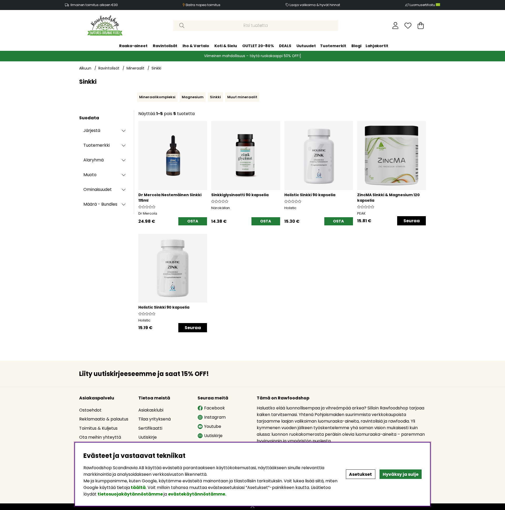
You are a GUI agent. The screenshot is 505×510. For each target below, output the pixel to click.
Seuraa (411, 221)
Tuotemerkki (96, 145)
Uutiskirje (147, 437)
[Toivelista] (407, 25)
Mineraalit (135, 68)
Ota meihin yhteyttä (100, 437)
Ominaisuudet (97, 189)
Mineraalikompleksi (157, 97)
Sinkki (156, 68)
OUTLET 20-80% (258, 45)
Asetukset (360, 474)
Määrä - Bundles (100, 204)
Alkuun (85, 68)
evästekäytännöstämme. (197, 494)
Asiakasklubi (150, 410)
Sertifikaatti (150, 428)
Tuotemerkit (333, 45)
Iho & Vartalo (196, 45)
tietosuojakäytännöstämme (130, 494)
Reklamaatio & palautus (103, 419)
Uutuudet (306, 45)
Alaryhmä (93, 160)
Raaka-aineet (133, 45)
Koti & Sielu (225, 45)
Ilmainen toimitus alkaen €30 (94, 5)
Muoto (90, 175)
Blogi (356, 45)
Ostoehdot (90, 410)
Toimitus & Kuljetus (98, 428)
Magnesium (193, 97)
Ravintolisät (165, 45)
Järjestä (91, 130)
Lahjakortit (377, 45)
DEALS (285, 45)
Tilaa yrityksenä (154, 419)
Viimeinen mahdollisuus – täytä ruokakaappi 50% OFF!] (252, 55)
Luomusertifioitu (423, 5)
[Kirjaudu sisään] (395, 25)
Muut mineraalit (242, 97)
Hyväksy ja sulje (400, 474)
